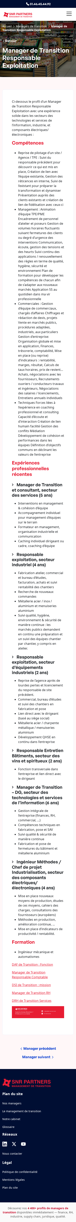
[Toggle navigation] (69, 14)
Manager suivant (36, 1057)
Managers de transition (31, 26)
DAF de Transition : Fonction (32, 964)
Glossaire (8, 1127)
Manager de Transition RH (31, 993)
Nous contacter (12, 1153)
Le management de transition (21, 1111)
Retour (11, 40)
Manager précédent (39, 1048)
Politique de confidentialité (19, 1172)
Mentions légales (13, 1180)
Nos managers (11, 1103)
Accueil (7, 26)
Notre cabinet (11, 1119)
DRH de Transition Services (31, 1000)
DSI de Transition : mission (31, 985)
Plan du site (10, 1187)
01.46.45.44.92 (40, 4)
